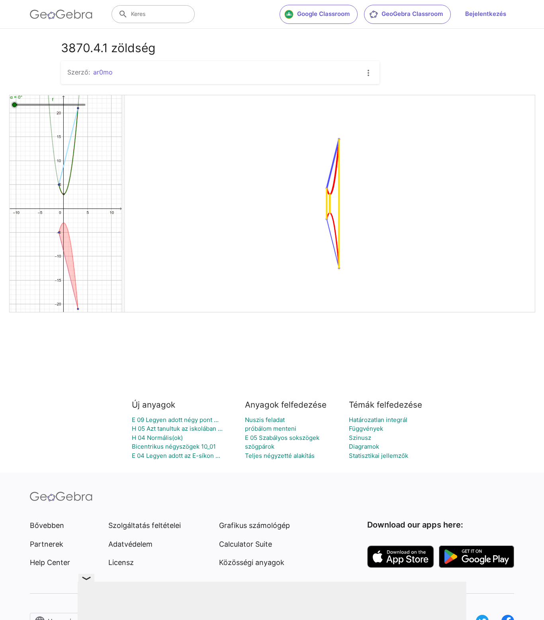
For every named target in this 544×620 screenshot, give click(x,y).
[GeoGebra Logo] (61, 14)
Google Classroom (323, 14)
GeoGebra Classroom (412, 14)
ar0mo (103, 72)
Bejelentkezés (485, 14)
